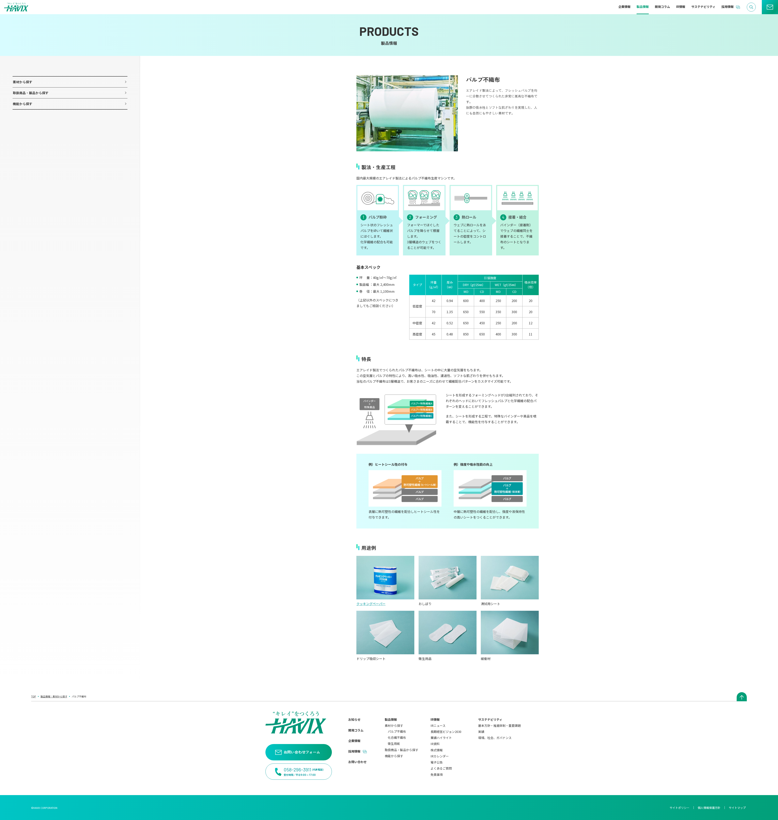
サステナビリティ (490, 719)
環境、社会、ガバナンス (495, 738)
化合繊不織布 (397, 737)
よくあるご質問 (441, 768)
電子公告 (437, 762)
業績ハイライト (441, 738)
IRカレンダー (440, 756)
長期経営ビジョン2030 (446, 731)
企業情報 (354, 741)
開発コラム (355, 730)
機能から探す (394, 756)
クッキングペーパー (371, 603)
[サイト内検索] (751, 7)
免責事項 (437, 774)
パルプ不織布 (397, 731)
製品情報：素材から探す (54, 696)
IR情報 (435, 719)
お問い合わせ (357, 762)
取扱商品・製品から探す (401, 750)
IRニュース (438, 725)
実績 (481, 731)
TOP (33, 696)
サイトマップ (737, 808)
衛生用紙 (394, 743)
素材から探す (394, 725)
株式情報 (437, 750)
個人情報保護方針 (709, 808)
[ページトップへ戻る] (742, 696)
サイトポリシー (679, 808)
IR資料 (435, 744)
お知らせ (354, 719)
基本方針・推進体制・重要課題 (499, 725)
